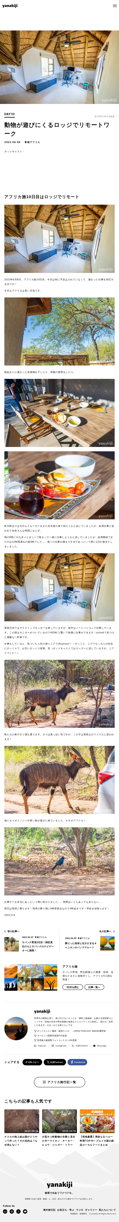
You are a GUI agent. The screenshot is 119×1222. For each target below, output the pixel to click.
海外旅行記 (49, 1209)
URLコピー (33, 1062)
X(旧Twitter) (82, 1045)
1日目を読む (72, 987)
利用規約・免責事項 (78, 1213)
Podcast (42, 1045)
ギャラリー (91, 1209)
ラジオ (79, 1209)
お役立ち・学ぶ (65, 1209)
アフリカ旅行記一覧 (61, 1082)
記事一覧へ (94, 987)
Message (102, 1045)
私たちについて (107, 1209)
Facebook (79, 1062)
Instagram (61, 1045)
